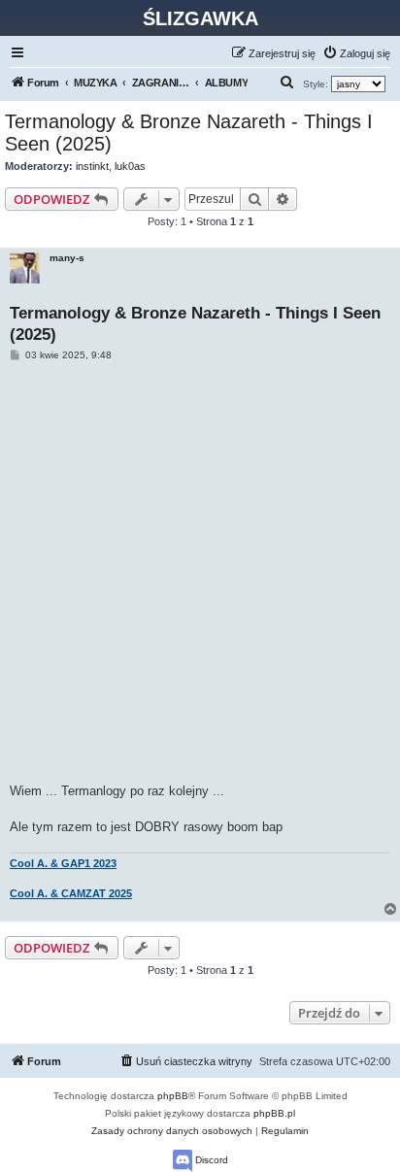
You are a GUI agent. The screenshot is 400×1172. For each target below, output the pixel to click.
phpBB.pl (274, 1113)
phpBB (172, 1095)
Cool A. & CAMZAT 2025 (71, 893)
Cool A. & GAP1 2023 (63, 863)
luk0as (130, 166)
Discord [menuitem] (210, 1160)
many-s (67, 257)
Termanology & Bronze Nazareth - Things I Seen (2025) (189, 132)
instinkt (92, 166)
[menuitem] (356, 53)
